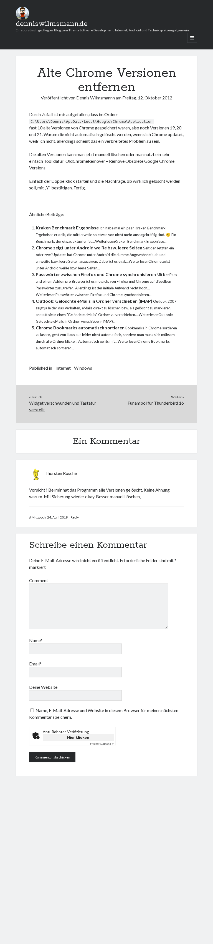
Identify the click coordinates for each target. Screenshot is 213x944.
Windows (83, 367)
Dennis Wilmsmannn (95, 97)
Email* (35, 663)
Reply (75, 517)
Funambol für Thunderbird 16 (156, 402)
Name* (35, 640)
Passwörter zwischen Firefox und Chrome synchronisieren (96, 274)
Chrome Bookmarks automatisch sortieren (80, 327)
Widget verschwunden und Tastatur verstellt (62, 406)
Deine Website (43, 687)
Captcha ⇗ (102, 743)
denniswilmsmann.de (52, 23)
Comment (38, 580)
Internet (63, 367)
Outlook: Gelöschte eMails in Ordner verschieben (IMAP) (94, 301)
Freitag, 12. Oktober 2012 (147, 97)
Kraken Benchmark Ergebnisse (67, 227)
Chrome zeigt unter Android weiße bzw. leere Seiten (89, 247)
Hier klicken (78, 737)
